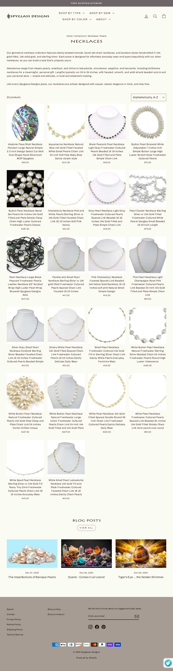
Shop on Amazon (56, 614)
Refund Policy (14, 624)
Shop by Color (76, 19)
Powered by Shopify (86, 658)
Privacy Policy (14, 619)
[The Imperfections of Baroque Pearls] (32, 553)
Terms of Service (15, 635)
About (102, 19)
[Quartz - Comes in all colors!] (86, 553)
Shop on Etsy (54, 609)
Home (70, 36)
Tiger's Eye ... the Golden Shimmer (141, 577)
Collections (80, 36)
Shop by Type (70, 13)
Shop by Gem (101, 13)
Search (10, 609)
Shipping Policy (15, 630)
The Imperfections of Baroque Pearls (32, 577)
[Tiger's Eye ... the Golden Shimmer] (141, 553)
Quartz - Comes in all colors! (86, 577)
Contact (11, 614)
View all (86, 528)
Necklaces (93, 36)
